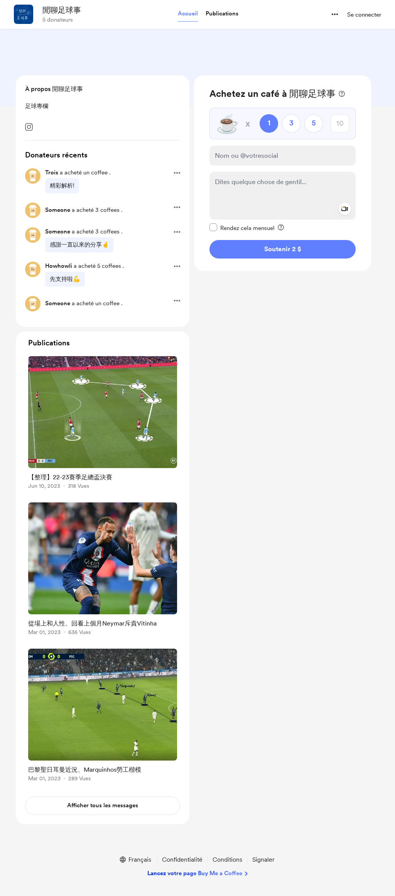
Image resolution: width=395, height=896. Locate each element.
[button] (187, 14)
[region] (282, 173)
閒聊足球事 (61, 10)
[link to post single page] (102, 424)
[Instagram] (29, 127)
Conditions (227, 859)
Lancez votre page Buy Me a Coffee (194, 873)
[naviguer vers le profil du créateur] (23, 14)
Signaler (263, 859)
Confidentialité (182, 859)
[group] (102, 424)
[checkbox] (242, 228)
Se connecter (364, 14)
